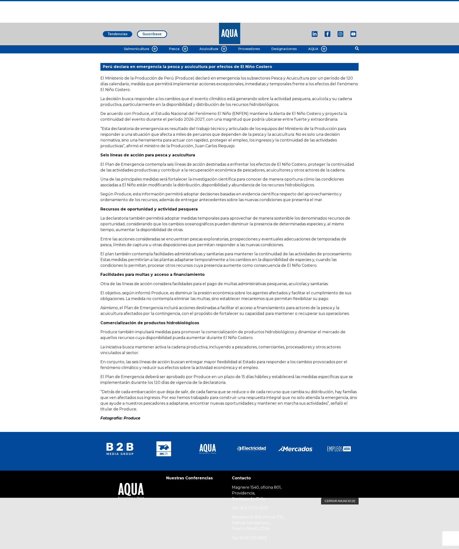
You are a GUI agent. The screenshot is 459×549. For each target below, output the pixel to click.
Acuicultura (208, 49)
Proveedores (249, 49)
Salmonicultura (136, 49)
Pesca (174, 49)
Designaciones (284, 49)
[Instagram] (340, 34)
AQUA (313, 49)
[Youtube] (353, 34)
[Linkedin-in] (314, 34)
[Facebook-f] (327, 34)
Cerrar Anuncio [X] (340, 501)
